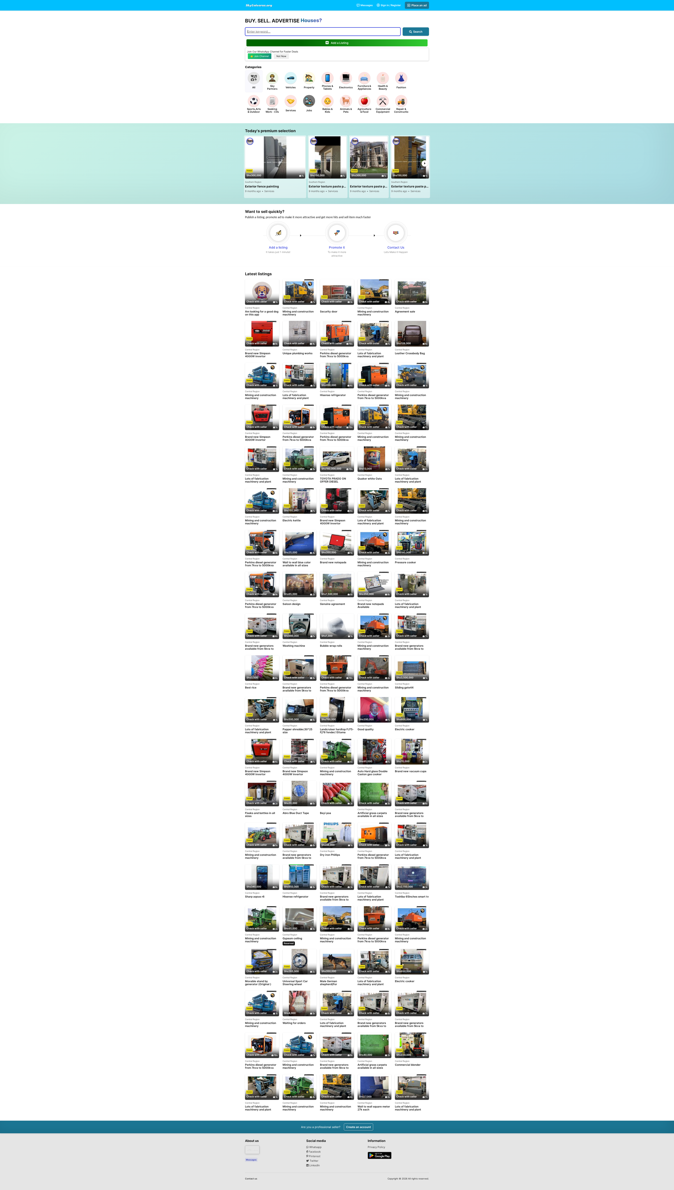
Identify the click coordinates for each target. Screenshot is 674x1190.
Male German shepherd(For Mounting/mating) (331, 983)
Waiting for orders (294, 1023)
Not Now (281, 56)
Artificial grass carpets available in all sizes (372, 1066)
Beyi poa (325, 813)
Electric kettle (292, 520)
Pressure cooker (405, 562)
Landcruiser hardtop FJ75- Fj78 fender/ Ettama (337, 731)
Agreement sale (405, 311)
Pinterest (314, 1156)
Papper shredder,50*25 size (297, 731)
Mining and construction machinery (298, 313)
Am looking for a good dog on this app (261, 313)
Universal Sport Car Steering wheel (295, 983)
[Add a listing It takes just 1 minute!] (278, 233)
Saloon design (291, 604)
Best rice (250, 687)
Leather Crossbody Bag (410, 353)
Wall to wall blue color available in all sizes (297, 564)
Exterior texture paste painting (327, 186)
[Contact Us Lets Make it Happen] (396, 233)
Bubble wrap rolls (331, 645)
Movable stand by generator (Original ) (258, 983)
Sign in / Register (390, 5)
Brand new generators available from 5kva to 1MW (259, 647)
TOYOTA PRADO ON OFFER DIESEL (333, 480)
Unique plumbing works (297, 353)
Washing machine (294, 645)
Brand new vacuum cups (410, 771)
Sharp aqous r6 (255, 896)
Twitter (313, 1160)
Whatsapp (315, 1147)
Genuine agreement (332, 604)
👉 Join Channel (259, 56)
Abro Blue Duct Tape (296, 813)
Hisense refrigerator (333, 395)
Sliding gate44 (404, 687)
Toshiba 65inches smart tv (412, 896)
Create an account (358, 1127)
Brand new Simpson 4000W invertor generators (257, 355)
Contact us (251, 1178)
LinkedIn (314, 1165)
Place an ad (419, 5)
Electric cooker (404, 729)
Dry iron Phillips (330, 854)
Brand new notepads (333, 562)
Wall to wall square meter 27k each (374, 1108)
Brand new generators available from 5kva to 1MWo (409, 647)
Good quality (366, 729)
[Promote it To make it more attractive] (337, 233)
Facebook (314, 1151)
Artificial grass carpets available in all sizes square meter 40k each (372, 815)
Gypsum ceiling (292, 938)
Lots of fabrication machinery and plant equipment (371, 355)
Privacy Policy (376, 1147)
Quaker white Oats (370, 478)
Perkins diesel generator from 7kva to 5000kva (335, 355)
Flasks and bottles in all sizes (260, 814)
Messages (366, 5)
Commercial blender (408, 1064)
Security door (328, 311)
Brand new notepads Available (371, 605)
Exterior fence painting (262, 186)
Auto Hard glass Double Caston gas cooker (373, 773)
